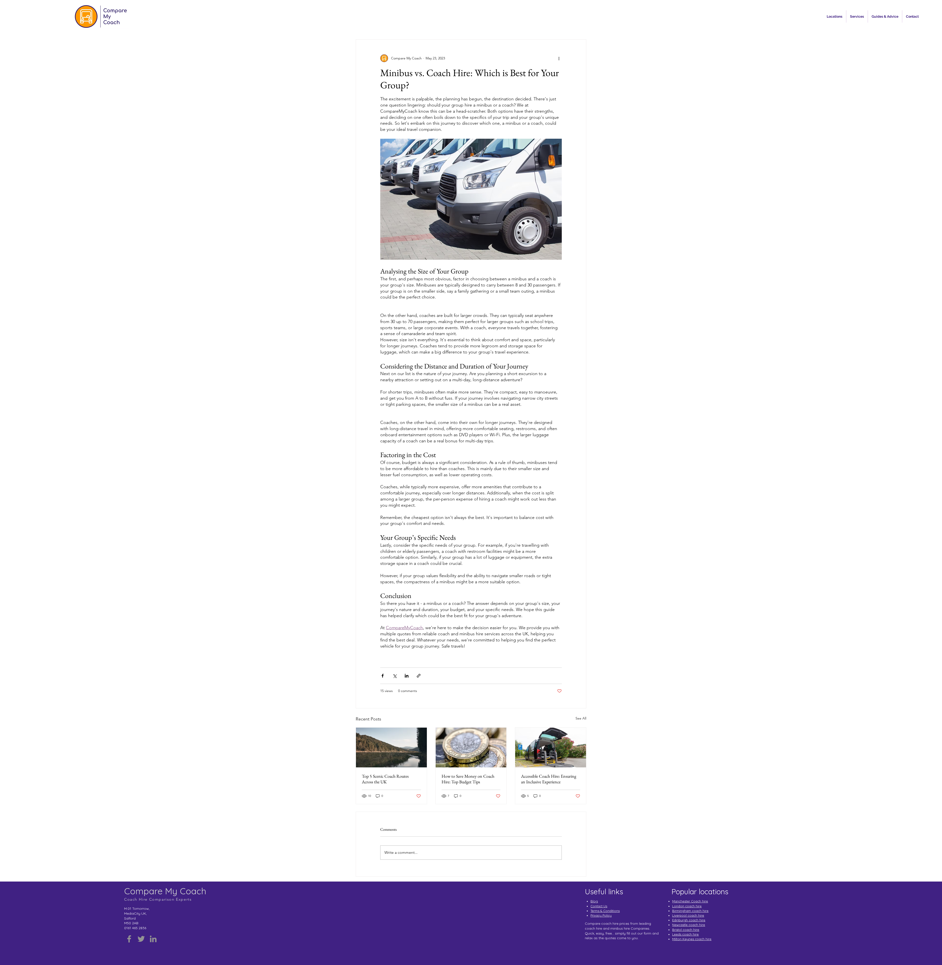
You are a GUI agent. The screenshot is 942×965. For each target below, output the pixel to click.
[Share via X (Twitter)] (394, 675)
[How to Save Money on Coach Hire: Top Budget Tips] (471, 747)
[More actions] (559, 58)
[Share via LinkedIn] (406, 675)
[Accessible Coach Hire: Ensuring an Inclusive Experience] (550, 747)
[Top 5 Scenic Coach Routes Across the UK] (391, 747)
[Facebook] (129, 939)
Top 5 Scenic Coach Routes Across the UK (385, 779)
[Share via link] (418, 675)
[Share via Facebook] (382, 675)
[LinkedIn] (153, 939)
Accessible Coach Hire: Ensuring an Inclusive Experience (548, 779)
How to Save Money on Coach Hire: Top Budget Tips (468, 779)
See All (581, 718)
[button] (834, 16)
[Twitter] (141, 939)
